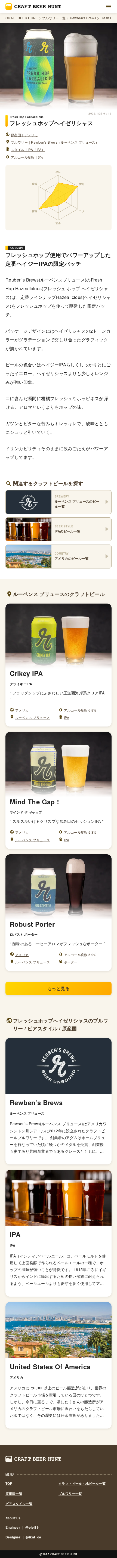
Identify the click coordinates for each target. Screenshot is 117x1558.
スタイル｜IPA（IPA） (28, 149)
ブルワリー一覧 (54, 18)
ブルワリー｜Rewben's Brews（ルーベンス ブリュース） (55, 142)
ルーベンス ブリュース (32, 717)
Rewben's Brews (83, 18)
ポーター (71, 962)
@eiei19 (32, 1527)
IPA (66, 717)
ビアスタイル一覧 (18, 1503)
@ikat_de (33, 1537)
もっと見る (58, 988)
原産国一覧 (13, 1493)
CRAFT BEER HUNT (21, 18)
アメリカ (22, 710)
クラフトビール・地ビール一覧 (82, 1483)
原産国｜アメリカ (24, 134)
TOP (8, 1483)
